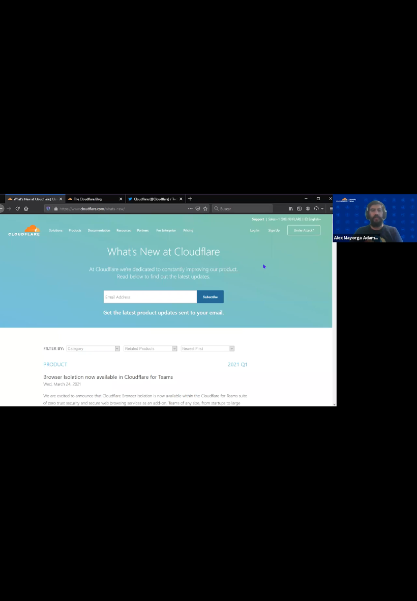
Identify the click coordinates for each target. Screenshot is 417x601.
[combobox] (323, 584)
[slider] (176, 563)
